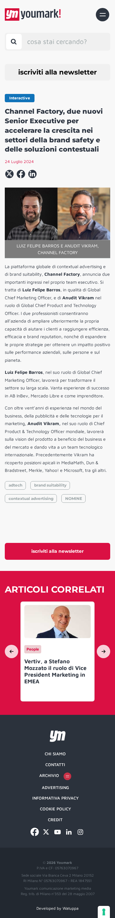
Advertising (55, 787)
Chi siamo (55, 753)
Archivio (49, 775)
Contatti (55, 764)
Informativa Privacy (55, 798)
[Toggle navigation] (102, 14)
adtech (15, 485)
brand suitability (50, 485)
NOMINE (73, 498)
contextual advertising (31, 498)
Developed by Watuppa (57, 908)
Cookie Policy (55, 808)
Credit (55, 819)
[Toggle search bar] (14, 41)
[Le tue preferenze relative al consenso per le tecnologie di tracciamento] (104, 912)
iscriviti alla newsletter (57, 72)
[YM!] (33, 14)
